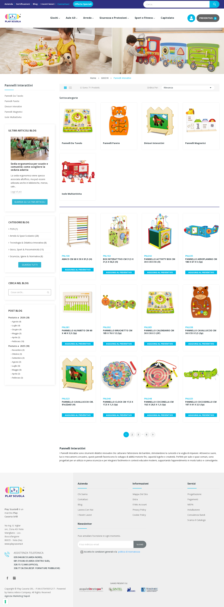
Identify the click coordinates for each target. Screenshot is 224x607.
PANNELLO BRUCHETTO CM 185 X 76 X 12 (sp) (117, 332)
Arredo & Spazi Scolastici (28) (24, 235)
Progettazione (194, 494)
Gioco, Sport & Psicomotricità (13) (27, 249)
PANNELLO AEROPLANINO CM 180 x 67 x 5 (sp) (201, 260)
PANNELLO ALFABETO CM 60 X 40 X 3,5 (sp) (77, 332)
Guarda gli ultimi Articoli (29, 201)
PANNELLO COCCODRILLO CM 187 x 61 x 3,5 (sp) (201, 403)
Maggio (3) (16, 333)
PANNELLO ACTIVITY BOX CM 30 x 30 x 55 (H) (159, 260)
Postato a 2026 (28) (18, 317)
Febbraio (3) (17, 377)
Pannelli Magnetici (13, 111)
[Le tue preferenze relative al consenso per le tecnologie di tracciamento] (5, 602)
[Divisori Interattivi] (160, 121)
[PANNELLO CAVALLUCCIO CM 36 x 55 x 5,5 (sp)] (201, 303)
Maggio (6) (16, 369)
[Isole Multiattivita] (78, 171)
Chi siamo (83, 494)
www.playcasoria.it (14, 543)
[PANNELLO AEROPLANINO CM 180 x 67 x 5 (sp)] (201, 231)
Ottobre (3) (17, 354)
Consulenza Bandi (196, 514)
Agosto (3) (16, 361)
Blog (35, 4)
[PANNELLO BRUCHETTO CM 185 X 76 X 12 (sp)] (119, 303)
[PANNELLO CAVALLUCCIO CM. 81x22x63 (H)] (78, 374)
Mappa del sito (140, 494)
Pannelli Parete (12, 101)
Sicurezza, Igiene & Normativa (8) (26, 256)
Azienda (9, 4)
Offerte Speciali (83, 4)
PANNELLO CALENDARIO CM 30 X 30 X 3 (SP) (159, 332)
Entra (135, 499)
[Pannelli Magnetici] (201, 121)
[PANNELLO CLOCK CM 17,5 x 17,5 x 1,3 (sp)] (119, 374)
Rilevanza (188, 87)
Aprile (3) (16, 337)
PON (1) (14, 228)
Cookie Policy (139, 514)
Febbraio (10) (18, 341)
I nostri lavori (47, 4)
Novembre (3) (18, 350)
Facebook (7, 578)
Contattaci (63, 4)
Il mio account (140, 504)
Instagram (14, 578)
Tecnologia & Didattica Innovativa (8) (28, 242)
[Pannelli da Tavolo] (78, 121)
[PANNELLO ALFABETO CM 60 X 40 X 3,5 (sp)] (78, 303)
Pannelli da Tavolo (14, 95)
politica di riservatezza (129, 551)
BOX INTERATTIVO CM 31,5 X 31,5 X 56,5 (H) (118, 260)
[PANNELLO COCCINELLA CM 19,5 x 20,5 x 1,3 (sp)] (160, 374)
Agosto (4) (16, 321)
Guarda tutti (30, 264)
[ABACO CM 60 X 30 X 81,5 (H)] (78, 231)
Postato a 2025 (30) (18, 346)
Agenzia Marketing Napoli (17, 596)
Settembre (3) (18, 358)
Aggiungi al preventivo (78, 269)
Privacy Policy (139, 509)
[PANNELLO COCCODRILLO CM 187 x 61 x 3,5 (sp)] (201, 374)
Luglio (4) (16, 325)
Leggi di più (16, 191)
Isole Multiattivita (13, 117)
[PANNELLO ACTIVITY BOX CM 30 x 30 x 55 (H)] (160, 231)
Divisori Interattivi (13, 106)
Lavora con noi (85, 509)
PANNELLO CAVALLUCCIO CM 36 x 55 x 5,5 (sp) (200, 332)
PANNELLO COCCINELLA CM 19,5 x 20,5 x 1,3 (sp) (159, 403)
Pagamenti (192, 499)
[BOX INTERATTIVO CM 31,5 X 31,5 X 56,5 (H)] (119, 231)
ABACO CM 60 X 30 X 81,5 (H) (77, 259)
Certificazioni (23, 4)
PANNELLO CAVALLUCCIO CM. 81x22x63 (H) (77, 403)
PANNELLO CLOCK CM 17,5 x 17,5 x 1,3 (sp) (118, 403)
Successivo (152, 434)
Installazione (193, 509)
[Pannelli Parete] (119, 121)
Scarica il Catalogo (196, 520)
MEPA (190, 504)
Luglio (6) (16, 365)
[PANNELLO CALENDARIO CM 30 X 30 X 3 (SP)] (160, 303)
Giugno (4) (16, 329)
